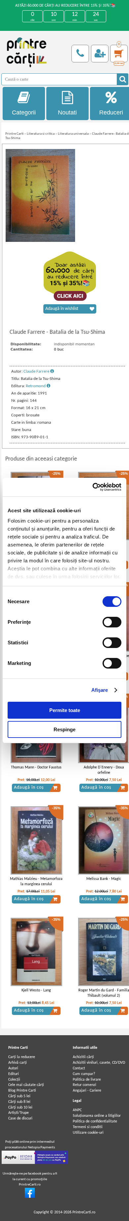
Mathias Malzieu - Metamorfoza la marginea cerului (36, 882)
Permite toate (64, 710)
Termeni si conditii (88, 1127)
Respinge (64, 729)
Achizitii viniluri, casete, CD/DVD (99, 1063)
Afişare (99, 690)
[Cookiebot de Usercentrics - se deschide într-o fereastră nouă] (92, 487)
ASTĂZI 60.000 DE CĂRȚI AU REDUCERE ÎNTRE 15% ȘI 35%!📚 (65, 6)
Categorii (24, 112)
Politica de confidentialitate (95, 1121)
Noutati (67, 112)
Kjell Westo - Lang (36, 990)
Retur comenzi (84, 1085)
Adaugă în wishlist (61, 308)
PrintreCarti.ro (83, 1212)
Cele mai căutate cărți (26, 1085)
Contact (79, 1068)
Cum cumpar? (84, 1074)
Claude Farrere (36, 371)
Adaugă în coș (29, 787)
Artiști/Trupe (18, 1113)
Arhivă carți (17, 1063)
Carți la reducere (21, 1057)
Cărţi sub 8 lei (19, 1102)
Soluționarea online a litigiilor (97, 1116)
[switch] (112, 622)
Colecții (14, 1080)
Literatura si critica (41, 134)
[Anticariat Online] (30, 1197)
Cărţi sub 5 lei (19, 1096)
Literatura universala (73, 134)
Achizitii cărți (83, 1057)
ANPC (77, 1110)
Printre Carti (14, 134)
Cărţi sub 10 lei (20, 1108)
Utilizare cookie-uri (88, 1133)
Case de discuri (20, 1118)
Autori (13, 1068)
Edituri (13, 1074)
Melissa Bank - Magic (103, 879)
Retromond (36, 386)
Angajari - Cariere (87, 1091)
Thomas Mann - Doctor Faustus (36, 767)
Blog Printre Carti (22, 1091)
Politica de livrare (87, 1080)
